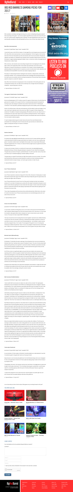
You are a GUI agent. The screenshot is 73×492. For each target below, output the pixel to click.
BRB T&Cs (64, 486)
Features (34, 482)
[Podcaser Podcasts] (58, 79)
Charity (43, 484)
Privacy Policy (65, 484)
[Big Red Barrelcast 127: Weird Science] (36, 395)
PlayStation (24, 482)
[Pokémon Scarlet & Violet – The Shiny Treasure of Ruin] (36, 428)
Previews (34, 486)
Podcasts (41, 2)
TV (26, 2)
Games (20, 2)
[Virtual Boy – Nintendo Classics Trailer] (14, 395)
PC (22, 488)
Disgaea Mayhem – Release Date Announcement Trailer (12, 419)
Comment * (6, 446)
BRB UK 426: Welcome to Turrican (12, 435)
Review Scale (64, 482)
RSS (62, 488)
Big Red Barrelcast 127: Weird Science (35, 402)
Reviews (34, 484)
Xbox (23, 484)
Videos (37, 2)
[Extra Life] (58, 56)
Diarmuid (7, 13)
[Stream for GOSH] (58, 103)
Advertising (54, 486)
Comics (33, 2)
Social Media (45, 488)
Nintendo (24, 486)
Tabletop (29, 2)
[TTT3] (58, 32)
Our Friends (44, 486)
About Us (54, 482)
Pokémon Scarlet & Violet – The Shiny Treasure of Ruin (35, 436)
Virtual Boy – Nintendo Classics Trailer (13, 402)
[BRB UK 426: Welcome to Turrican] (14, 428)
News (33, 488)
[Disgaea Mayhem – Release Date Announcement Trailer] (14, 411)
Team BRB (54, 484)
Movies (23, 2)
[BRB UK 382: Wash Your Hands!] (36, 411)
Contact (53, 488)
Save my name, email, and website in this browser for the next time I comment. (21, 465)
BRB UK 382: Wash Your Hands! (33, 418)
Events (43, 482)
